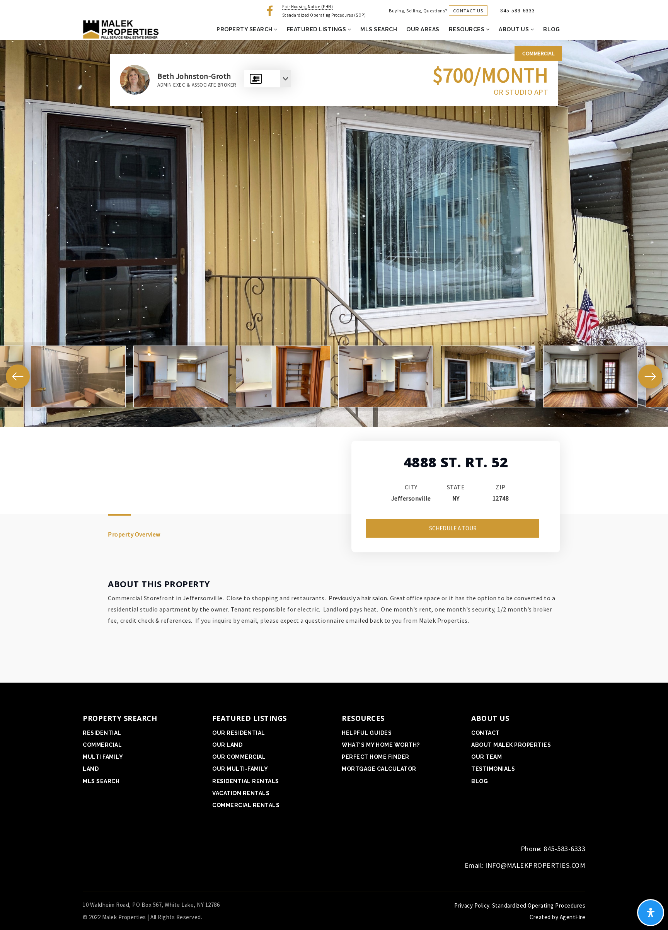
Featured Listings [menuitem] (317, 29)
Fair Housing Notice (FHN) (307, 6)
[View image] (78, 376)
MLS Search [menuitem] (378, 29)
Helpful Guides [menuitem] (367, 733)
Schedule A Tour (453, 528)
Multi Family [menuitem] (103, 757)
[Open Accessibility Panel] (650, 912)
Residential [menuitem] (102, 733)
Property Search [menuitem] (245, 29)
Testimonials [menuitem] (493, 769)
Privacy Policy (471, 905)
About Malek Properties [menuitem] (511, 745)
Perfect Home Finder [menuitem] (375, 757)
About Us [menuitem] (514, 29)
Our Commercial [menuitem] (239, 757)
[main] (334, 361)
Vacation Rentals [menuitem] (240, 793)
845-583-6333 (517, 10)
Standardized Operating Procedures (539, 905)
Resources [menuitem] (467, 29)
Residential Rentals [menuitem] (245, 781)
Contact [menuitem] (485, 733)
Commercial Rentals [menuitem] (245, 805)
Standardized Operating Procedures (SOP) (324, 15)
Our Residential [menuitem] (238, 733)
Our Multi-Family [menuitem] (240, 769)
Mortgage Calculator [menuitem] (379, 769)
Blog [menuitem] (551, 29)
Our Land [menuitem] (227, 745)
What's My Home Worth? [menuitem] (381, 745)
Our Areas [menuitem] (423, 29)
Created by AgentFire (557, 917)
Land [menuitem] (91, 769)
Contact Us (468, 11)
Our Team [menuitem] (486, 757)
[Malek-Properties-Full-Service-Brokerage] (119, 29)
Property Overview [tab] (134, 534)
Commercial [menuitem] (102, 745)
